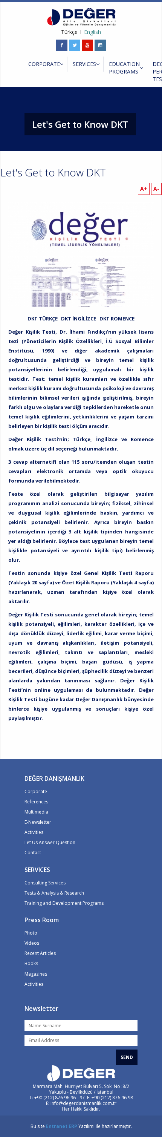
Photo (30, 933)
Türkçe (69, 32)
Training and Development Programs (64, 903)
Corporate (35, 791)
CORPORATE (44, 63)
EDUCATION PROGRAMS (124, 67)
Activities (33, 832)
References (36, 801)
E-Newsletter (37, 822)
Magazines (35, 974)
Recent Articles (40, 953)
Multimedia (36, 812)
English (92, 32)
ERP (72, 1126)
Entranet (56, 1126)
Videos (31, 943)
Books (31, 963)
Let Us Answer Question (49, 842)
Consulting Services (45, 883)
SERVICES (84, 63)
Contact (32, 852)
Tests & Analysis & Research (54, 893)
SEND (127, 1057)
